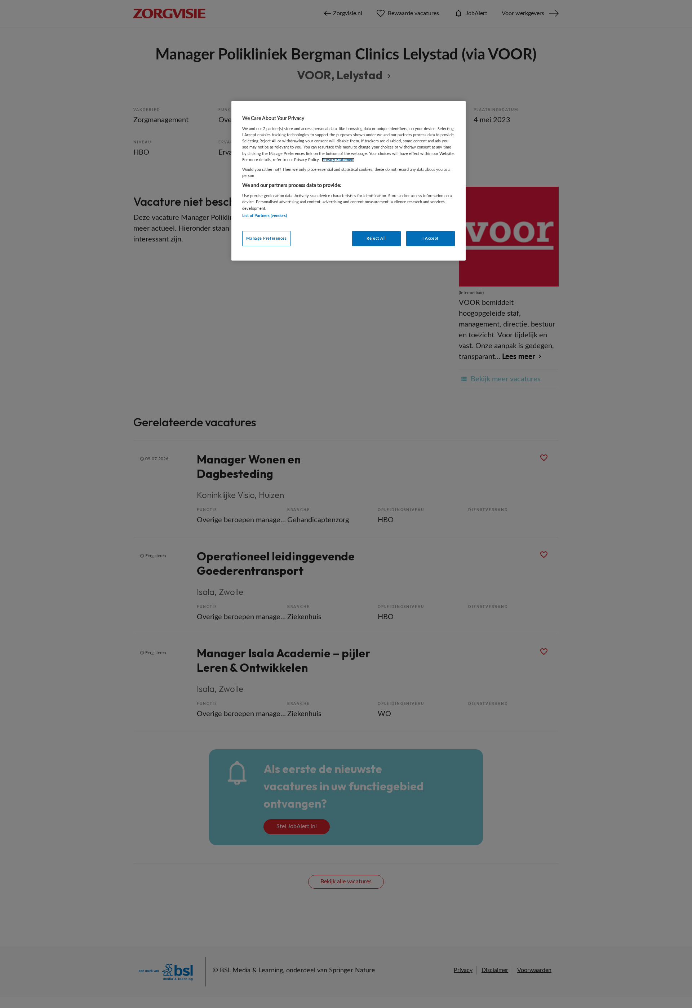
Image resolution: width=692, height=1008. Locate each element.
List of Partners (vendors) (264, 216)
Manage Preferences (266, 238)
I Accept (430, 238)
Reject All (376, 238)
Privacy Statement (338, 160)
